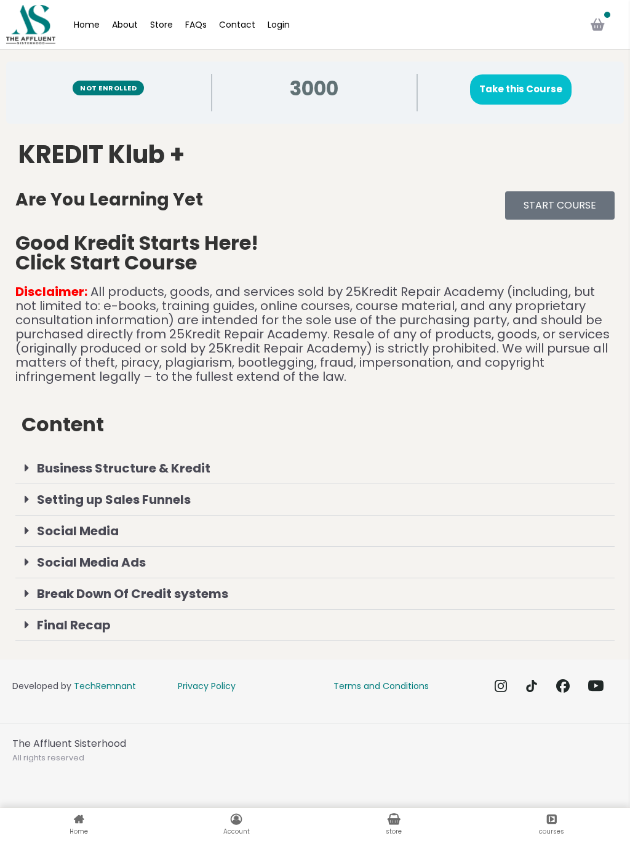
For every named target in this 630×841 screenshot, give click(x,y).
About (125, 24)
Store (161, 24)
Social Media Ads (91, 562)
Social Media (78, 531)
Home (87, 24)
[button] (315, 468)
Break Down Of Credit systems (132, 593)
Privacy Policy (207, 686)
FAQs (196, 24)
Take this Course (520, 88)
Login (279, 24)
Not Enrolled (108, 88)
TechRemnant (105, 686)
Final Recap (74, 625)
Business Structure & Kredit (123, 468)
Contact (237, 24)
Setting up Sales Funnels (114, 499)
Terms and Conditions (381, 686)
